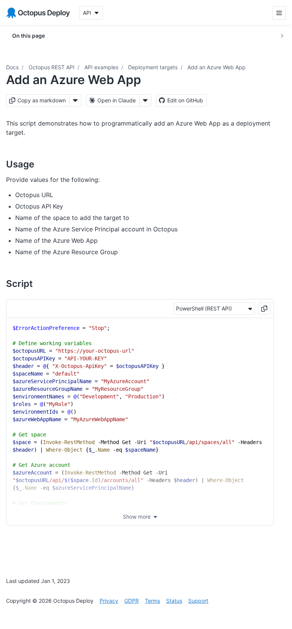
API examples (101, 67)
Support (198, 600)
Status (174, 600)
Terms (152, 600)
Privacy (109, 600)
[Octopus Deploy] (38, 13)
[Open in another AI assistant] (145, 100)
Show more (137, 516)
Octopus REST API (52, 67)
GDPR (131, 600)
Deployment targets (153, 67)
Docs (12, 67)
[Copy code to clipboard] (264, 309)
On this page (28, 35)
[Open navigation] (273, 13)
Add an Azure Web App (216, 67)
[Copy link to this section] (42, 164)
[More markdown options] (75, 100)
